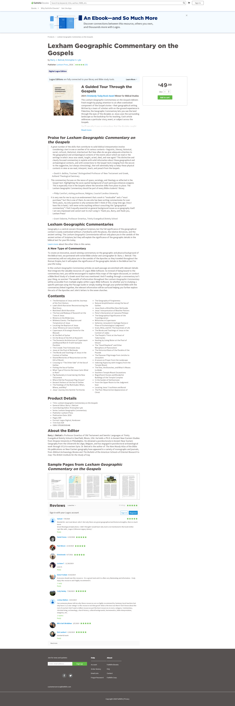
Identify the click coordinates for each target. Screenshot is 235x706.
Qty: (161, 91)
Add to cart (165, 97)
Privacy (126, 699)
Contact (110, 673)
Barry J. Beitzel (57, 59)
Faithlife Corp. (112, 677)
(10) (86, 64)
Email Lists (95, 673)
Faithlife (120, 699)
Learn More (130, 79)
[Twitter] (70, 675)
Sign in (124, 513)
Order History (96, 669)
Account (94, 665)
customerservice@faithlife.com (59, 687)
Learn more (53, 244)
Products (51, 37)
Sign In (198, 3)
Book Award (100, 95)
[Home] (40, 3)
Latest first (71, 505)
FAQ (108, 669)
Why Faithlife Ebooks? (50, 8)
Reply (59, 532)
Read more (86, 130)
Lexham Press (62, 64)
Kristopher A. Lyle (73, 59)
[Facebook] (64, 675)
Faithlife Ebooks (113, 665)
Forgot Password (97, 677)
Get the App (66, 8)
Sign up (79, 664)
